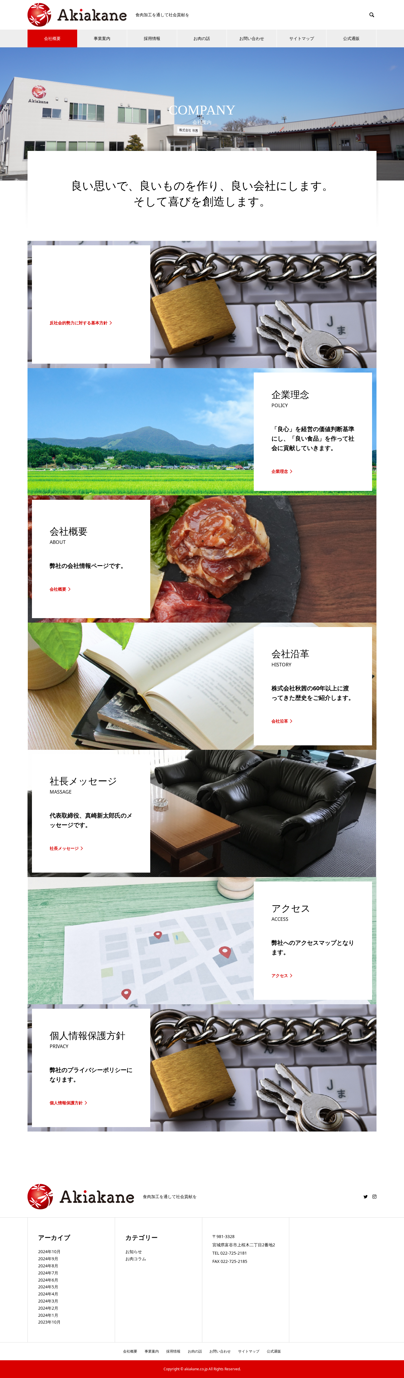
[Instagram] (374, 1197)
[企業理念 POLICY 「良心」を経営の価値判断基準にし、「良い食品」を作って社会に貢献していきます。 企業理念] (202, 493)
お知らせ (133, 1251)
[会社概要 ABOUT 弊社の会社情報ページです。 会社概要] (202, 620)
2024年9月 (48, 1258)
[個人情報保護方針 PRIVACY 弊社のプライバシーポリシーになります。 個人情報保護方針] (202, 1129)
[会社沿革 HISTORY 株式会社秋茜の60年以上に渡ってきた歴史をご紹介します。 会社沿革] (202, 747)
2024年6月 (48, 1280)
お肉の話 (201, 38)
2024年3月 (48, 1301)
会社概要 (52, 38)
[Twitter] (365, 1197)
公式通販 (351, 38)
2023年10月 (49, 1322)
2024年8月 (48, 1266)
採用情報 (152, 38)
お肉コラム (135, 1258)
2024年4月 (48, 1294)
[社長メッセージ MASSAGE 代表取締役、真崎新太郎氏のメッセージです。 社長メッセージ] (202, 874)
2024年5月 (48, 1287)
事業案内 (102, 38)
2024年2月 (48, 1308)
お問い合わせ (251, 38)
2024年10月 (49, 1251)
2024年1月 (48, 1315)
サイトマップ (301, 38)
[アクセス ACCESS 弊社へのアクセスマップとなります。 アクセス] (202, 1002)
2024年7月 (48, 1273)
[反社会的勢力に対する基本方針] (202, 365)
